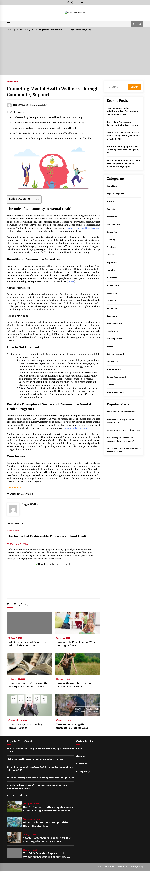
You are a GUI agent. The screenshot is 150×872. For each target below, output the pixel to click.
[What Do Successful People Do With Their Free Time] (29, 623)
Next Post (13, 523)
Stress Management (116, 377)
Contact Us (81, 763)
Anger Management (116, 193)
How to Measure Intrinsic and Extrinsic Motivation (74, 685)
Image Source (14, 487)
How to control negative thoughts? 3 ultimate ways (72, 726)
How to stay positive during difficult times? (25, 726)
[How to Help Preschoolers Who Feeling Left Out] (77, 623)
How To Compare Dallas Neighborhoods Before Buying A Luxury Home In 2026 (122, 111)
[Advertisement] (75, 54)
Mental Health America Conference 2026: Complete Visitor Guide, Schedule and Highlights (123, 163)
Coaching (111, 239)
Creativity (111, 247)
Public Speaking (114, 338)
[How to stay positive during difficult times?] (29, 705)
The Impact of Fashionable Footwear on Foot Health (48, 536)
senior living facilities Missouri (83, 228)
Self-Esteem (112, 361)
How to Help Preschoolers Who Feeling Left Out (75, 643)
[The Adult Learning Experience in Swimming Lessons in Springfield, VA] (14, 853)
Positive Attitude (115, 323)
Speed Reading (114, 369)
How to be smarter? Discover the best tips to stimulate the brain (28, 685)
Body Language (114, 224)
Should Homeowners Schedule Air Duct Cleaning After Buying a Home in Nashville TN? (123, 135)
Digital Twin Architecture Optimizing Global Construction (46, 824)
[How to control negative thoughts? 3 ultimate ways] (77, 705)
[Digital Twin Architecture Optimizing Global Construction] (14, 822)
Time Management (116, 392)
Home (79, 748)
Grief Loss (111, 254)
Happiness (112, 262)
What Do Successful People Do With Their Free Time (27, 643)
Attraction (112, 216)
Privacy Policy (83, 771)
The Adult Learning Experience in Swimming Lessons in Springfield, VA (123, 149)
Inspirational (113, 285)
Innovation (13, 531)
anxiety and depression (76, 428)
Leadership (112, 293)
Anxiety (110, 201)
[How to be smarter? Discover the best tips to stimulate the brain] (29, 664)
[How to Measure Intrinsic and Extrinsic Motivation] (77, 664)
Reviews (111, 346)
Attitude (111, 209)
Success (110, 384)
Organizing (112, 316)
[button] (134, 24)
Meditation (112, 300)
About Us (80, 756)
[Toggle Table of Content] (35, 199)
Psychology (112, 331)
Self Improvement (115, 354)
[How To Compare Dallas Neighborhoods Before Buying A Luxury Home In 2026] (14, 806)
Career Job (112, 231)
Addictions (112, 186)
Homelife (111, 270)
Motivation (12, 81)
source (70, 281)
